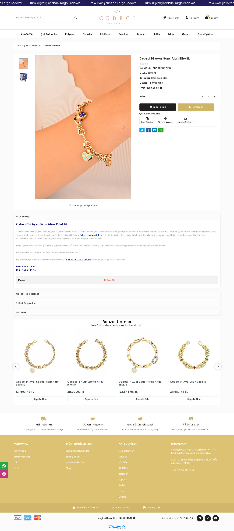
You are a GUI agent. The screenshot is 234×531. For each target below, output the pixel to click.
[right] (218, 366)
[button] (191, 18)
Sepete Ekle (159, 107)
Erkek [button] (171, 34)
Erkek (121, 491)
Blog (68, 468)
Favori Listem (123, 507)
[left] (16, 366)
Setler (122, 485)
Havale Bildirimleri (75, 462)
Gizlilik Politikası (22, 456)
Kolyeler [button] (70, 34)
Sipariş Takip (73, 456)
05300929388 (127, 518)
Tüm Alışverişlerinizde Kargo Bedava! (55, 3)
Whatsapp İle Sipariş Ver (85, 205)
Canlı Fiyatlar (205, 34)
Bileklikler (123, 468)
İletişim (17, 468)
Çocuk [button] (186, 34)
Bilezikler (123, 473)
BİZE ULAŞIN (179, 444)
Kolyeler (123, 456)
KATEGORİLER (128, 444)
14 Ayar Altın (110, 280)
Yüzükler (123, 462)
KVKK (16, 462)
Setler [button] (156, 34)
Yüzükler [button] (87, 34)
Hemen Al (197, 107)
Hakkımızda (20, 451)
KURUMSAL (21, 444)
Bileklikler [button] (105, 34)
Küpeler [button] (141, 34)
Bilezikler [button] (124, 34)
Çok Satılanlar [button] (49, 34)
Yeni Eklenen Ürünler (88, 507)
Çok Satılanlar (126, 451)
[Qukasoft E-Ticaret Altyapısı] (117, 527)
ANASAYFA (27, 34)
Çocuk (122, 496)
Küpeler (123, 479)
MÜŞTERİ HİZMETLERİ (79, 444)
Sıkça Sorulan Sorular (77, 451)
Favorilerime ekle (151, 113)
